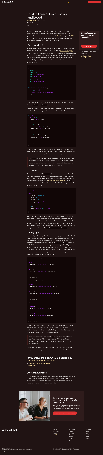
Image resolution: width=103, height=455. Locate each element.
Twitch (88, 436)
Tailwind (59, 36)
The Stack (32, 170)
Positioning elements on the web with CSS (41, 360)
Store (70, 440)
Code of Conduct (56, 449)
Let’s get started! (94, 2)
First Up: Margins (36, 45)
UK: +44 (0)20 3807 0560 (69, 448)
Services (34, 2)
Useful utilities (32, 365)
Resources (60, 2)
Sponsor (71, 438)
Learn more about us (50, 383)
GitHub (88, 433)
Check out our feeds (87, 56)
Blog (67, 2)
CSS (28, 22)
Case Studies (52, 2)
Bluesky (88, 431)
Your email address (87, 40)
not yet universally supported (57, 180)
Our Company (72, 429)
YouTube (88, 434)
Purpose (71, 433)
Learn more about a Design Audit (65, 413)
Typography (33, 232)
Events (71, 436)
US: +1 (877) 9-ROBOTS (58, 448)
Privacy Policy (76, 449)
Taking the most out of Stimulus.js (39, 363)
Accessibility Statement (66, 449)
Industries (43, 2)
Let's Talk (55, 434)
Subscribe (89, 46)
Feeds (87, 438)
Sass (31, 22)
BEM (72, 36)
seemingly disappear (66, 51)
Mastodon (88, 429)
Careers (71, 431)
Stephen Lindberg (31, 20)
